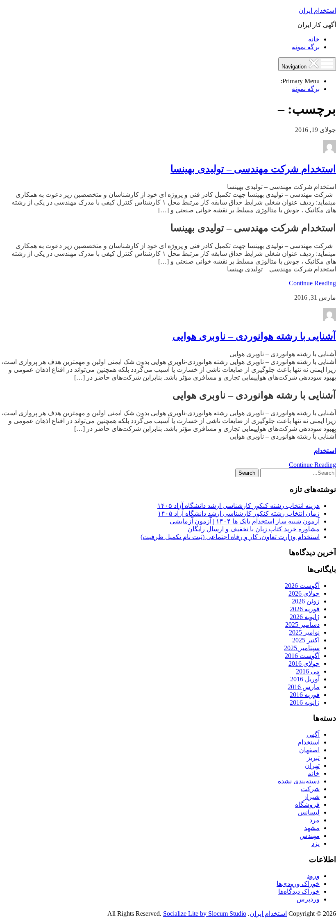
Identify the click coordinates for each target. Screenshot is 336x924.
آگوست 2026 (302, 585)
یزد (315, 843)
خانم (313, 773)
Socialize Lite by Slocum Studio (204, 913)
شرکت (310, 788)
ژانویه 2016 (305, 702)
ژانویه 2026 (305, 616)
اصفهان (309, 749)
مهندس (310, 835)
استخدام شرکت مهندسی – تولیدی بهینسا (253, 169)
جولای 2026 (304, 593)
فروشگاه (307, 804)
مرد (314, 820)
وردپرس (308, 899)
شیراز (312, 796)
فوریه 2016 (305, 694)
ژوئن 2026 (306, 601)
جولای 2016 (304, 663)
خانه (314, 39)
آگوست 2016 (302, 655)
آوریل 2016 (305, 679)
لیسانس (309, 812)
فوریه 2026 (305, 608)
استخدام (325, 450)
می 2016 (308, 671)
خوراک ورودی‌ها (298, 883)
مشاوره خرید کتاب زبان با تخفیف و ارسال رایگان (254, 529)
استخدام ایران (317, 10)
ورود (313, 875)
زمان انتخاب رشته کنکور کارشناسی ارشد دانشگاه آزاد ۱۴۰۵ (239, 513)
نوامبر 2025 (304, 632)
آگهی (313, 734)
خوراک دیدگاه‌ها (299, 891)
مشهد (312, 827)
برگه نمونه (306, 46)
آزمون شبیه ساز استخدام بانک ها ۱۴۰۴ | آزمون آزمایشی (245, 521)
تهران (312, 765)
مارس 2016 (304, 686)
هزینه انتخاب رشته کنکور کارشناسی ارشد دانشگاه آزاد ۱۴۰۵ (238, 505)
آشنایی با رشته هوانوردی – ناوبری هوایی (254, 336)
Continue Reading (312, 283)
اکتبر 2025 (306, 640)
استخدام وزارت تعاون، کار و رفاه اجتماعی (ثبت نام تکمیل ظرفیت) (230, 536)
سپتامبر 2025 (302, 647)
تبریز (313, 757)
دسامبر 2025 (302, 624)
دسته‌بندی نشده (299, 781)
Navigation (295, 67)
